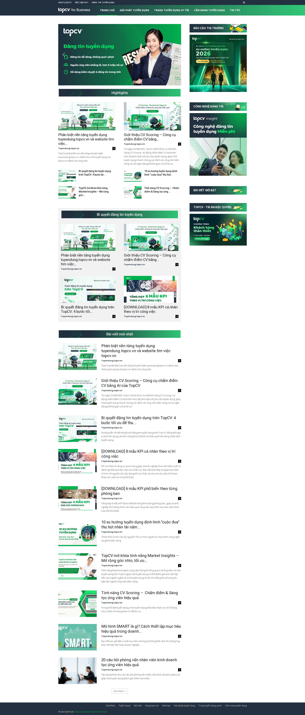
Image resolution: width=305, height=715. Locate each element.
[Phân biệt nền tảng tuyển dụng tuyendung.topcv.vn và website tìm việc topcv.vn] (86, 116)
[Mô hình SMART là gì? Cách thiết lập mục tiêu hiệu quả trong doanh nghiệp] (77, 637)
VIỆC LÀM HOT (81, 2)
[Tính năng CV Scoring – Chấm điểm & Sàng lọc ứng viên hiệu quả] (133, 192)
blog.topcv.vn (152, 705)
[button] (244, 2)
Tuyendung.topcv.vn (68, 148)
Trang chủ (107, 10)
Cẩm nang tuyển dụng (209, 10)
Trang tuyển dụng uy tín (171, 10)
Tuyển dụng (124, 705)
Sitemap (166, 705)
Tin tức (235, 10)
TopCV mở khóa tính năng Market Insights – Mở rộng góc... (94, 192)
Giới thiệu (110, 705)
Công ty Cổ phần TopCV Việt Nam (90, 711)
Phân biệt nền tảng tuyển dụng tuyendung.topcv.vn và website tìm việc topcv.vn (136, 351)
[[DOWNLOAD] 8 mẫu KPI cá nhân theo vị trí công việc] (151, 289)
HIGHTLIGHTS (64, 2)
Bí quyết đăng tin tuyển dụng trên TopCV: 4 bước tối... (87, 309)
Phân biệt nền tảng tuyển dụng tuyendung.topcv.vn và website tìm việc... (86, 139)
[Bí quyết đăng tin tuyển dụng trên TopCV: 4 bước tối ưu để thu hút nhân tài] (67, 175)
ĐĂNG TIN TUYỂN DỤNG (103, 2)
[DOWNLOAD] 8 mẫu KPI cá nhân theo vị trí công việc (151, 309)
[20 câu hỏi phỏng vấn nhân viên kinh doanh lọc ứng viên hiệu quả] (77, 670)
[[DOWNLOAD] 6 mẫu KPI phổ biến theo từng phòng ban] (77, 499)
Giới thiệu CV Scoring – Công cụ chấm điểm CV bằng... (150, 137)
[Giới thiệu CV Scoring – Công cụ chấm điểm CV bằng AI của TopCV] (152, 116)
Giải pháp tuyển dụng (134, 10)
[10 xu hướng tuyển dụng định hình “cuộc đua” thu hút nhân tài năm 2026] (133, 175)
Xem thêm (118, 691)
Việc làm (138, 705)
